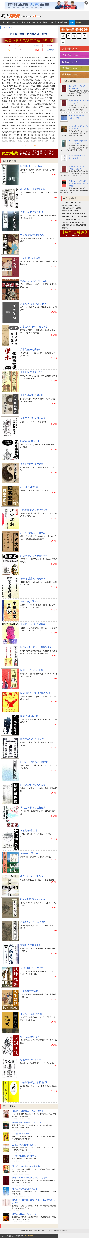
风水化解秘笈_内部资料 (31, 395)
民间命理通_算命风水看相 (32, 784)
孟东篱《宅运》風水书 (22, 1134)
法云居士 (21, 1174)
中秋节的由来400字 (67, 219)
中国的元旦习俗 (75, 216)
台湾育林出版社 (22, 1152)
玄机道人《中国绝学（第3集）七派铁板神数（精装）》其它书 (79, 183)
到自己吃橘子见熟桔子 (68, 208)
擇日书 (15, 1119)
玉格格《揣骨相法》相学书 (24, 1156)
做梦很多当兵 (77, 211)
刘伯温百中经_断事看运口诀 (33, 1082)
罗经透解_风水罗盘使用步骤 (33, 510)
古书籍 (78, 22)
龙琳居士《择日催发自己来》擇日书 (28, 1111)
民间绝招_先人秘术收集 (31, 670)
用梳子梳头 (76, 205)
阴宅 (8, 22)
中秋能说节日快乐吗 (67, 202)
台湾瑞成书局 (22, 1196)
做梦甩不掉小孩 (66, 213)
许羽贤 (28, 1196)
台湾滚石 (21, 1141)
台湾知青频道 (22, 1119)
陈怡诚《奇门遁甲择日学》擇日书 (27, 1122)
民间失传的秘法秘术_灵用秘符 (35, 762)
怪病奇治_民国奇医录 (30, 945)
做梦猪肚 (78, 208)
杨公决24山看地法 (29, 853)
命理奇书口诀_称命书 (30, 1059)
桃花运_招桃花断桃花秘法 (32, 807)
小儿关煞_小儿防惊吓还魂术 (33, 189)
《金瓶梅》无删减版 (30, 258)
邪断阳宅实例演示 (29, 487)
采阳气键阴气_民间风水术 (32, 418)
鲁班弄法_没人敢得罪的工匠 (33, 281)
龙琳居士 (29, 1119)
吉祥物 (59, 22)
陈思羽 (28, 1185)
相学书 (24, 1161)
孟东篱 (26, 1141)
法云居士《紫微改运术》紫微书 (26, 1166)
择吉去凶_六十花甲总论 (31, 876)
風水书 (15, 1141)
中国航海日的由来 (67, 211)
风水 (2, 22)
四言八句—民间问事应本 (32, 1014)
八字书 (15, 1196)
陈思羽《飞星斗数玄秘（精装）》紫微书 (29, 1177)
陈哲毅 (9, 1210)
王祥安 (29, 1152)
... (63, 42)
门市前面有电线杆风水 (78, 213)
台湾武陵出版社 (17, 1130)
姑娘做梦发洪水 (66, 222)
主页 (4, 27)
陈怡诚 (29, 1130)
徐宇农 (20, 1221)
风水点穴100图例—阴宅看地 (33, 326)
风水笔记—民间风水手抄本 (33, 303)
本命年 (45, 22)
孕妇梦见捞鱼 (78, 219)
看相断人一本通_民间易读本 (33, 624)
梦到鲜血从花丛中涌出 (78, 222)
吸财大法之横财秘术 (30, 1036)
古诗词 (66, 22)
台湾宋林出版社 (17, 1161)
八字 (13, 22)
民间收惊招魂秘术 (29, 716)
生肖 (23, 22)
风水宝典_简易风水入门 (31, 372)
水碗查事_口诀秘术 (29, 601)
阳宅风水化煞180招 (29, 441)
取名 (28, 22)
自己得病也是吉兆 (67, 225)
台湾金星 (27, 1174)
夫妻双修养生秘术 (29, 991)
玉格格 (29, 1161)
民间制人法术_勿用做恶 (31, 166)
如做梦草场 (65, 228)
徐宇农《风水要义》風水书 (24, 1214)
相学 (18, 22)
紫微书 (15, 1174)
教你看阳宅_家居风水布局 (32, 899)
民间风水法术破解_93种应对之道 (36, 647)
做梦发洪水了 (78, 202)
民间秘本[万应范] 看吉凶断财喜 (35, 693)
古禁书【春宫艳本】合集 (32, 235)
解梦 (34, 22)
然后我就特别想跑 (67, 205)
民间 (39, 22)
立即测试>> (28, 1236)
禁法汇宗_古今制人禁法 (31, 212)
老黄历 (52, 22)
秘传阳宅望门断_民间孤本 (32, 578)
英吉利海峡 (84, 216)
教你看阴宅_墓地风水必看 (32, 922)
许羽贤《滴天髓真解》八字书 (25, 1189)
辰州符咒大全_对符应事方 (32, 533)
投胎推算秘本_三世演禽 (31, 968)
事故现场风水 (65, 216)
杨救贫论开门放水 (29, 830)
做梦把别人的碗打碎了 (79, 225)
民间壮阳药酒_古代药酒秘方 (33, 739)
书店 (72, 22)
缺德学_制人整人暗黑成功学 (33, 555)
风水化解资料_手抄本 (30, 349)
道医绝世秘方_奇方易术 (31, 464)
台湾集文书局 (17, 1185)
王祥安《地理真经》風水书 (24, 1145)
